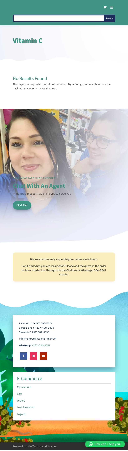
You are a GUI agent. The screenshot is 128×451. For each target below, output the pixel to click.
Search (109, 18)
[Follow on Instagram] (33, 356)
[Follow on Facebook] (23, 356)
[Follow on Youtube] (43, 356)
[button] (105, 444)
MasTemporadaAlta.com (42, 446)
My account (24, 387)
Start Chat (22, 205)
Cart (19, 394)
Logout (21, 414)
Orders (21, 400)
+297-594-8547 (41, 345)
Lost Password (25, 407)
